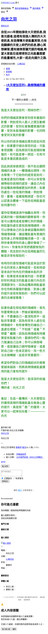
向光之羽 (9, 19)
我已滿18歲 (6, 629)
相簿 (8, 69)
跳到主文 (5, 26)
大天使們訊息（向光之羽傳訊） (30, 457)
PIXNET (11, 597)
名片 (8, 75)
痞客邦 (19, 447)
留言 (24, 447)
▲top (3, 461)
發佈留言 (5, 481)
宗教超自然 (21, 454)
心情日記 (21, 64)
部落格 (9, 72)
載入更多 (5, 466)
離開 (14, 629)
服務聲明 (27, 600)
